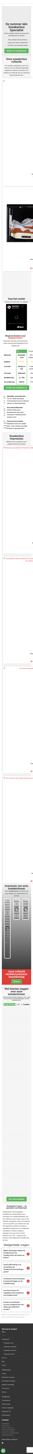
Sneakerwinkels (6, 1415)
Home (3, 1335)
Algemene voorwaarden (8, 1384)
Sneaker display (6, 1404)
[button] (28, 1254)
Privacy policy (5, 1388)
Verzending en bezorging (8, 1381)
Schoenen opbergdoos (8, 1407)
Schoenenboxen (6, 1400)
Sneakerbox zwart (8, 1343)
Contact (4, 1365)
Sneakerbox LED (6, 1411)
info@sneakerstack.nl (7, 1434)
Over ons (4, 1357)
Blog (3, 1361)
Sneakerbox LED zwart (10, 1350)
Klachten (4, 1392)
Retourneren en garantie (8, 1377)
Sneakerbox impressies (16, 437)
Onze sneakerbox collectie (16, 60)
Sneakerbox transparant (10, 1346)
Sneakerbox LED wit (9, 1354)
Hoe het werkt (16, 298)
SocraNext (22, 1314)
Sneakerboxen (5, 1339)
